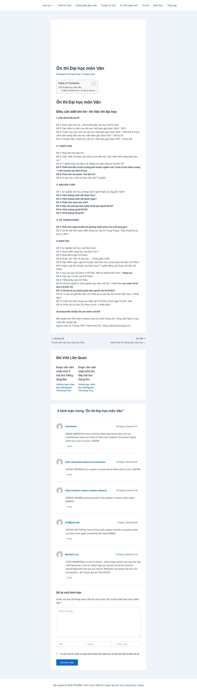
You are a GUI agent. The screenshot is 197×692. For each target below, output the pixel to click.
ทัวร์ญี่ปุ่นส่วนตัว (72, 522)
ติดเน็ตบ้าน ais (72, 554)
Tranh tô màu (64, 5)
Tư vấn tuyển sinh (129, 5)
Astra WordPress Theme (131, 685)
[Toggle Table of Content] (92, 83)
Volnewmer (71, 426)
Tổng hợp (172, 5)
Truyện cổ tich (108, 5)
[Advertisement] (98, 45)
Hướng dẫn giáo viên (86, 5)
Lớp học (47, 5)
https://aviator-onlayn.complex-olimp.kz (86, 490)
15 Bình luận (83, 384)
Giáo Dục (158, 5)
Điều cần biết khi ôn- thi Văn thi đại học (79, 90)
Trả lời (69, 446)
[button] (52, 5)
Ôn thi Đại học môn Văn (70, 87)
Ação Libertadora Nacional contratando (85, 462)
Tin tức (145, 5)
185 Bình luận (62, 384)
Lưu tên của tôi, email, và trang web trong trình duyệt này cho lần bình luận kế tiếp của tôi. (100, 654)
